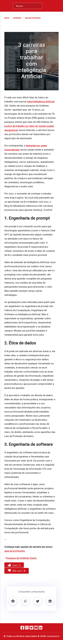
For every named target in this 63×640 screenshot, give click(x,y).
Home (6, 18)
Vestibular (17, 18)
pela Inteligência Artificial (41, 101)
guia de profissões (14, 551)
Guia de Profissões (33, 18)
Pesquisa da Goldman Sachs (21, 558)
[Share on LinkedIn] (50, 601)
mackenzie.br (52, 636)
